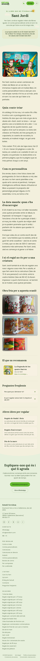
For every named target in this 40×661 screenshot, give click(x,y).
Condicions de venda (11, 657)
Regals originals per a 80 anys (12, 602)
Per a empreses (7, 563)
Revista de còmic (8, 561)
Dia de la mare (7, 630)
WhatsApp (5, 530)
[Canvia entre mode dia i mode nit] (24, 3)
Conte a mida (7, 544)
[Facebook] (8, 522)
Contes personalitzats (9, 547)
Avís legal (18, 655)
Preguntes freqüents (9, 586)
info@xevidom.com (9, 533)
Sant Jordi (5, 635)
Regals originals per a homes (12, 605)
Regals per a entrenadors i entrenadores (16, 624)
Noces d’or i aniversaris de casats (13, 641)
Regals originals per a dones (11, 608)
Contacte (5, 583)
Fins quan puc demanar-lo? (14, 392)
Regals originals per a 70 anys (12, 597)
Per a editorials (7, 566)
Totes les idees (7, 594)
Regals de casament (9, 646)
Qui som (5, 577)
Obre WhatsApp (20, 490)
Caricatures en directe (10, 552)
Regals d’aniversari (8, 638)
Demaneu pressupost (20, 484)
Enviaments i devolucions (27, 657)
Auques (4, 555)
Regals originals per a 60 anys (12, 611)
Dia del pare (6, 632)
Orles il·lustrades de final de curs (13, 621)
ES (6, 536)
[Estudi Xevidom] (5, 3)
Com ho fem (6, 575)
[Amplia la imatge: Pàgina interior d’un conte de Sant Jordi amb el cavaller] (14, 344)
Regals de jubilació (8, 649)
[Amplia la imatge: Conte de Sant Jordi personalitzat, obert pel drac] (20, 326)
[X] (13, 522)
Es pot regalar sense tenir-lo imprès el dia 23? (18, 399)
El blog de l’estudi (8, 580)
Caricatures (6, 550)
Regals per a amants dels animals (13, 616)
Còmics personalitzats (9, 558)
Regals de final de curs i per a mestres (15, 627)
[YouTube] (18, 522)
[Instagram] (4, 522)
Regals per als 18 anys (9, 643)
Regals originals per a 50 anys (12, 613)
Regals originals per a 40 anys (12, 600)
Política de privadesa (29, 655)
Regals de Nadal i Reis (9, 619)
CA (3, 536)
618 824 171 (6, 517)
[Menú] (36, 3)
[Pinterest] (22, 522)
